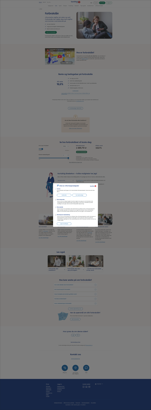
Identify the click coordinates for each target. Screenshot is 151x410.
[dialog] (75, 205)
